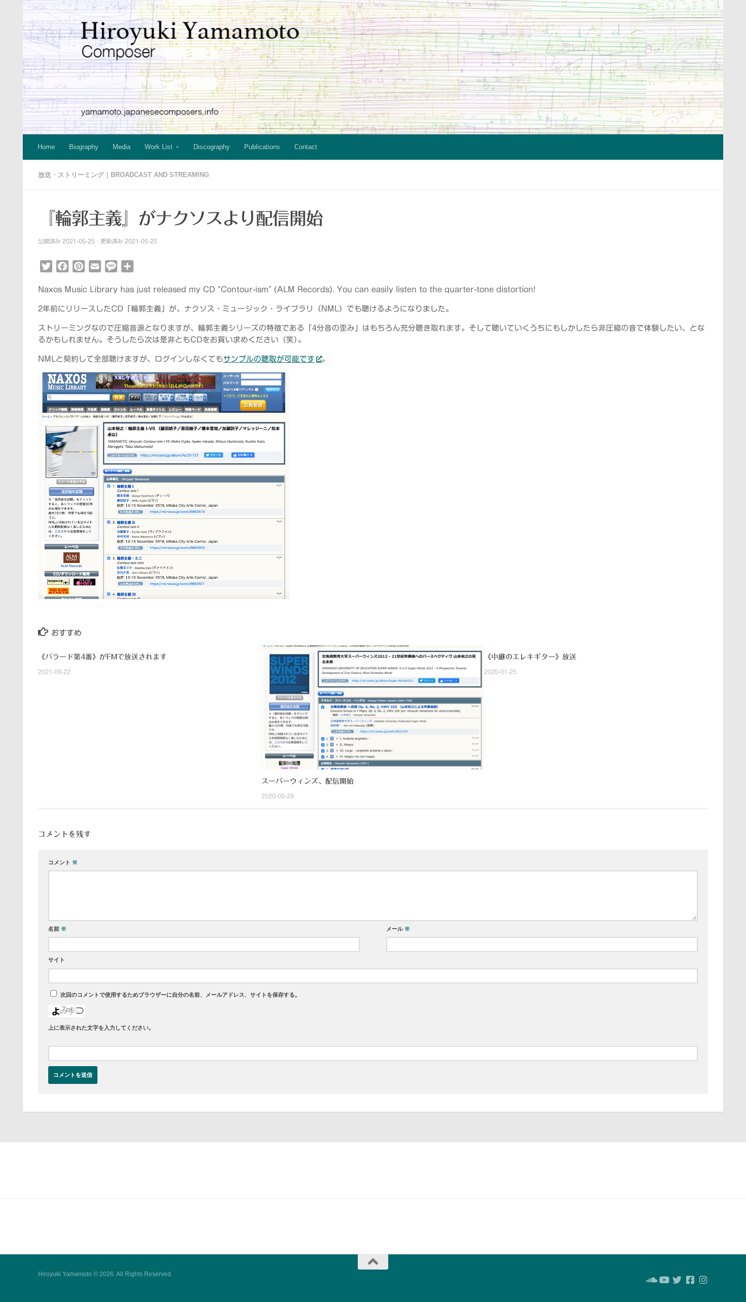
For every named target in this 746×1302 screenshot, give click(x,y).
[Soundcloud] (650, 1279)
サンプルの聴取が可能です (269, 359)
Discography (211, 147)
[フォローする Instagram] (703, 1279)
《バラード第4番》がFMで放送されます (102, 656)
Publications (262, 147)
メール (398, 929)
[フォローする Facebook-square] (690, 1279)
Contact (305, 147)
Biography (83, 147)
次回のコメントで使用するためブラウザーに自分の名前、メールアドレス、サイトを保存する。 (180, 995)
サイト (56, 960)
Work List (159, 147)
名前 (57, 929)
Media (121, 147)
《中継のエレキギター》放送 (530, 656)
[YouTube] (663, 1279)
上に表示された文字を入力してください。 (101, 1028)
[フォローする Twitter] (677, 1279)
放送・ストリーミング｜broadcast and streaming (123, 175)
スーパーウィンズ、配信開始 (307, 781)
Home (46, 147)
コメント (63, 862)
